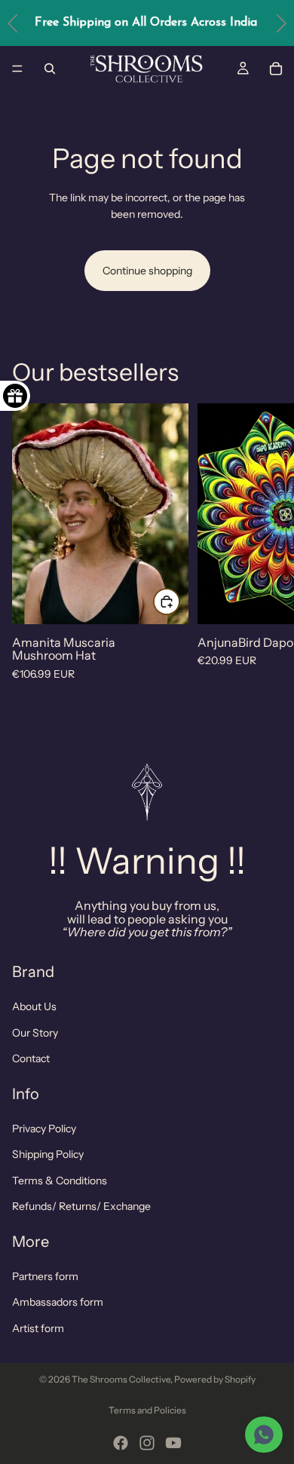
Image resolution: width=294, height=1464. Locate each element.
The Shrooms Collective (121, 1379)
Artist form (38, 1328)
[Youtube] (173, 1443)
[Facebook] (121, 1443)
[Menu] (17, 68)
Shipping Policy (48, 1154)
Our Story (35, 1033)
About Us (34, 1007)
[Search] (49, 68)
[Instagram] (147, 1443)
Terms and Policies (147, 1410)
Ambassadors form (57, 1302)
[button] (280, 23)
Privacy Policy (44, 1128)
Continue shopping (147, 270)
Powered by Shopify (215, 1379)
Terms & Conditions (59, 1180)
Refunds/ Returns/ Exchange (81, 1206)
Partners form (45, 1276)
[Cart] (275, 68)
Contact (31, 1058)
